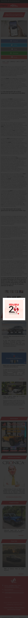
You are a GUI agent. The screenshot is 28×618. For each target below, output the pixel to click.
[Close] (23, 299)
